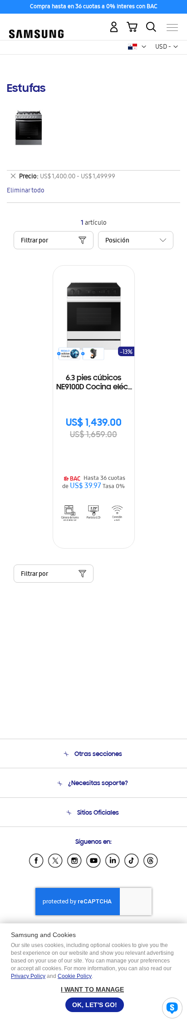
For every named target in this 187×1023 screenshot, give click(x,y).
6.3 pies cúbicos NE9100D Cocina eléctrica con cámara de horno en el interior (93, 383)
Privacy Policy (28, 976)
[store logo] (36, 23)
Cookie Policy (75, 976)
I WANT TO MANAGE (92, 989)
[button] (144, 47)
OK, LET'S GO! (94, 1004)
